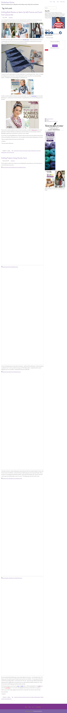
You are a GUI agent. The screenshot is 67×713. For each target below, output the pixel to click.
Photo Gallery (38, 707)
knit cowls (21, 150)
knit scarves (25, 150)
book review (16, 150)
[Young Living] (54, 130)
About (58, 1)
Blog (54, 1)
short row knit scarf (10, 152)
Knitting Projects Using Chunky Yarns (14, 158)
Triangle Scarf (33, 96)
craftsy (22, 686)
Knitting (8, 150)
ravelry (39, 686)
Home (51, 1)
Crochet (55, 4)
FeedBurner (57, 48)
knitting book (33, 150)
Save (47, 49)
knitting (29, 150)
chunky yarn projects (18, 697)
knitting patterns (37, 697)
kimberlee (11, 17)
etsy (18, 686)
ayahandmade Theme (29, 711)
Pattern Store (62, 1)
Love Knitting (7, 687)
